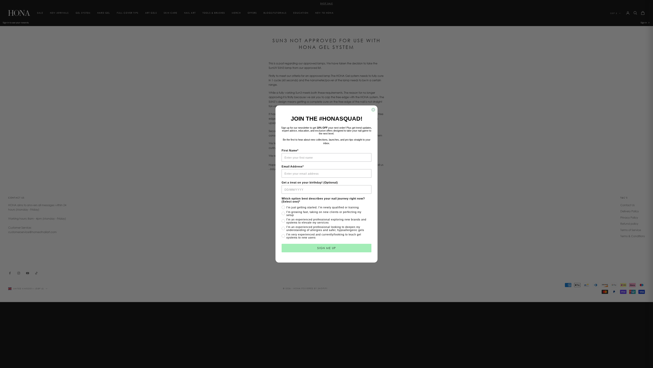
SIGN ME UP (326, 248)
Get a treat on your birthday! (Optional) (310, 182)
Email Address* (293, 166)
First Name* (290, 150)
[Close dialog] (373, 109)
